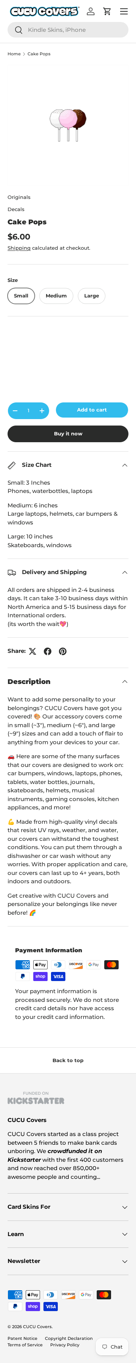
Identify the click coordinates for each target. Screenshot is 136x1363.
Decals (16, 209)
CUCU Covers (37, 1326)
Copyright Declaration (69, 1338)
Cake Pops (39, 54)
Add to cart (92, 410)
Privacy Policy (64, 1344)
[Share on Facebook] (47, 651)
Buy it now (68, 433)
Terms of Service (25, 1344)
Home (14, 54)
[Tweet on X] (32, 651)
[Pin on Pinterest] (62, 651)
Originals (19, 197)
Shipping (19, 248)
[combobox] (68, 30)
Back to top (68, 1060)
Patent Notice (22, 1338)
